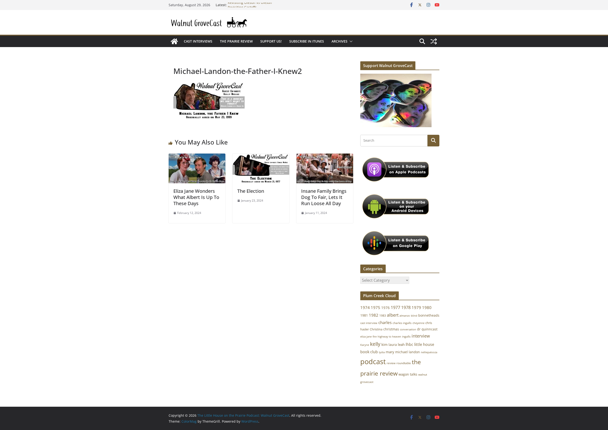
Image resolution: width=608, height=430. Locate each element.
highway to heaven (389, 336)
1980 (427, 307)
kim (384, 344)
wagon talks (408, 374)
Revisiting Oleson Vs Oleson (250, 5)
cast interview (368, 323)
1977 (395, 307)
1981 (364, 315)
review (391, 363)
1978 (406, 307)
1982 (373, 315)
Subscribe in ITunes (306, 41)
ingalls (406, 336)
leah (401, 344)
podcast (373, 361)
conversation (408, 329)
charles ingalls (402, 323)
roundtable (403, 363)
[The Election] (261, 156)
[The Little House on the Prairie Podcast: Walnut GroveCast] (174, 41)
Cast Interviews (198, 41)
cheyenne (418, 323)
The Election (250, 191)
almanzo (404, 315)
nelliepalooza (429, 352)
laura (393, 344)
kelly (375, 344)
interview (421, 336)
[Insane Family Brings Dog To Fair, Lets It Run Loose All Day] (324, 156)
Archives (339, 41)
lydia (382, 352)
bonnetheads (428, 315)
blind (414, 315)
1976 (385, 307)
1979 (416, 307)
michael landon (407, 352)
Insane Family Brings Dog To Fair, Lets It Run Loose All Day (324, 197)
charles (385, 322)
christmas (391, 329)
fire (375, 336)
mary (390, 351)
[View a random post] (433, 41)
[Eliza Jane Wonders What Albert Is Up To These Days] (197, 156)
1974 (365, 307)
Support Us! (271, 41)
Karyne (364, 345)
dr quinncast (427, 329)
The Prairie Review (236, 41)
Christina (376, 329)
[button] (350, 41)
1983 (382, 316)
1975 (375, 307)
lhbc (409, 344)
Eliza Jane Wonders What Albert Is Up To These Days (196, 197)
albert (393, 315)
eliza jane (366, 336)
